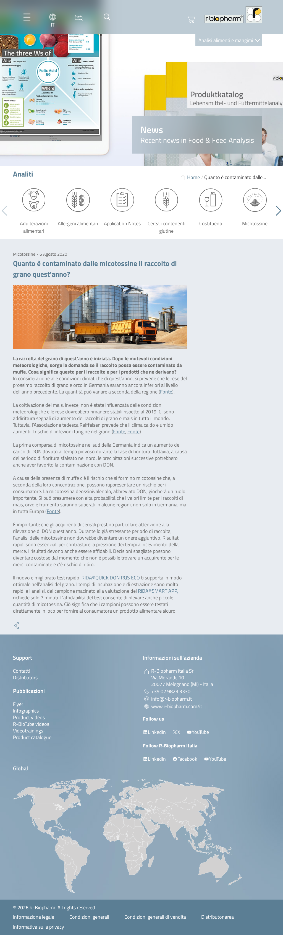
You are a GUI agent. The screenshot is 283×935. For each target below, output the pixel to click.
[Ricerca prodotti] (79, 17)
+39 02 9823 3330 (170, 691)
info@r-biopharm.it (171, 699)
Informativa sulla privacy (38, 927)
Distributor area (217, 917)
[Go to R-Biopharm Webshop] (191, 19)
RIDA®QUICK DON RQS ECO (111, 577)
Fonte (166, 391)
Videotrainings (28, 730)
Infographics (26, 710)
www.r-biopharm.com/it (176, 706)
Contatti (21, 671)
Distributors (25, 677)
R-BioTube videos (31, 724)
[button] (276, 211)
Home (193, 177)
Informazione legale (33, 917)
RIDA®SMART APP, (158, 591)
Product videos (29, 717)
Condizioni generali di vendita (155, 917)
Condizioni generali (89, 917)
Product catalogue (32, 737)
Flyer (18, 704)
